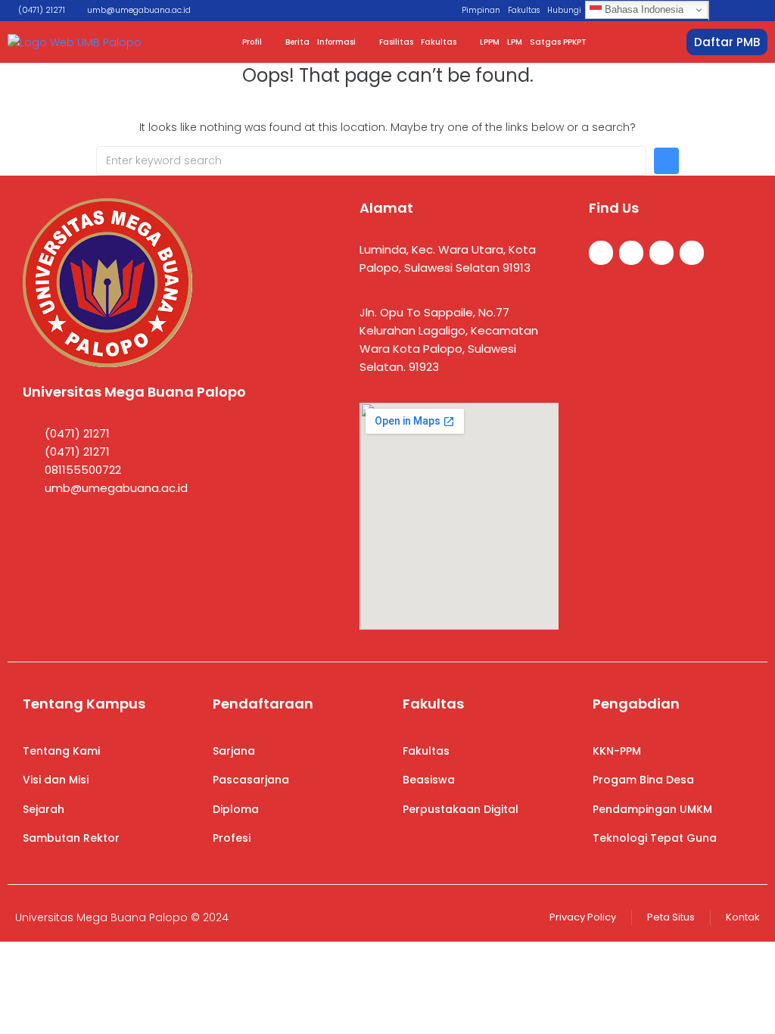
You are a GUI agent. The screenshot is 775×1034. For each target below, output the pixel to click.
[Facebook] (601, 253)
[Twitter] (631, 253)
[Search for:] (371, 161)
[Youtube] (692, 253)
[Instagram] (661, 253)
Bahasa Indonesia (642, 9)
